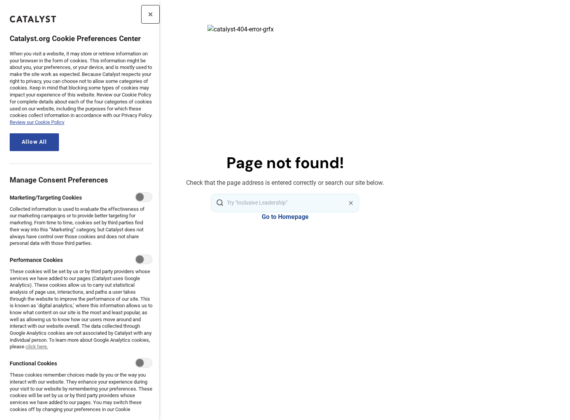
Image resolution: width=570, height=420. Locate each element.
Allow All (34, 142)
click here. (37, 346)
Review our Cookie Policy (37, 122)
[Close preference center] (150, 14)
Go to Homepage (285, 216)
